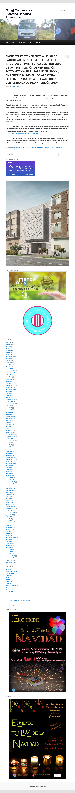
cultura (8, 577)
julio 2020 (9, 443)
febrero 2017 (9, 527)
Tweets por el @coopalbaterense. (15, 605)
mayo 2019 (9, 471)
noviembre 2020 (10, 437)
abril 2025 (9, 367)
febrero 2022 (9, 412)
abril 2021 (9, 426)
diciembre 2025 (10, 350)
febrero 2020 (9, 453)
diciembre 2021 (10, 416)
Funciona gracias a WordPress (37, 786)
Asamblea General (11, 571)
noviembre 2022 (10, 400)
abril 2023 (9, 397)
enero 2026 (9, 348)
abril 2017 (9, 523)
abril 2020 (9, 449)
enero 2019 (9, 480)
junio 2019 (9, 469)
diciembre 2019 (10, 457)
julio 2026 (9, 342)
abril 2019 (9, 474)
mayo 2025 (9, 365)
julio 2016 (9, 541)
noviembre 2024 (10, 371)
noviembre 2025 (10, 352)
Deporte (8, 579)
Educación (9, 581)
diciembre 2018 (10, 482)
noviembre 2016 (10, 533)
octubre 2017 (9, 511)
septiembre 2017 (11, 513)
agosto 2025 (9, 358)
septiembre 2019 (11, 463)
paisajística (40, 147)
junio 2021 (9, 422)
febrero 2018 (9, 502)
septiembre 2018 (11, 488)
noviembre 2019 (10, 459)
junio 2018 (9, 494)
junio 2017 (9, 519)
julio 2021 (9, 420)
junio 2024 (9, 377)
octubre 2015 (9, 560)
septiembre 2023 (11, 389)
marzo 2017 (9, 525)
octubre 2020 (9, 439)
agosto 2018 (9, 490)
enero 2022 (9, 414)
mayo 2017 (9, 521)
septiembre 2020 (11, 441)
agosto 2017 (9, 515)
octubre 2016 (9, 535)
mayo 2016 (9, 546)
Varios (30, 43)
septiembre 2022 (11, 404)
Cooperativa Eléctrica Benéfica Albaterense (19, 600)
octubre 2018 (9, 486)
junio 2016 (9, 544)
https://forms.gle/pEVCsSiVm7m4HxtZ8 (24, 133)
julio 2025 (9, 360)
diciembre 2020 (10, 434)
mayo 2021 (9, 424)
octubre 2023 (9, 387)
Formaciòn (9, 584)
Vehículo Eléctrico (11, 596)
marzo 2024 (9, 379)
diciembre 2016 (10, 531)
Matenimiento (10, 588)
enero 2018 (9, 504)
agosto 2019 (9, 465)
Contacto (37, 43)
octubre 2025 (9, 354)
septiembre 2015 (11, 562)
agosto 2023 (9, 391)
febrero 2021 (9, 430)
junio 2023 (9, 395)
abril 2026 (9, 346)
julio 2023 (9, 393)
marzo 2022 (9, 410)
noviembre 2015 (10, 558)
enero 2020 (9, 455)
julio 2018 (9, 492)
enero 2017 (9, 529)
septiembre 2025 (11, 356)
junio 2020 (9, 445)
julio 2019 (9, 467)
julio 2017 (9, 517)
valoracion (47, 147)
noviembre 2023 (10, 385)
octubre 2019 (9, 461)
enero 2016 (9, 554)
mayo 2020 (9, 447)
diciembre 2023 (10, 383)
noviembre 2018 (10, 484)
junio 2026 (9, 344)
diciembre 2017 (10, 506)
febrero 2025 (9, 369)
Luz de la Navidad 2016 (19, 43)
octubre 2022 (9, 402)
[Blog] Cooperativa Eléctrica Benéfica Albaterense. (19, 13)
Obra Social (9, 592)
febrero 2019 (9, 478)
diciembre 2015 (10, 556)
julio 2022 (9, 406)
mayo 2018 (9, 496)
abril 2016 (9, 548)
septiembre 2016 (11, 537)
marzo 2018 (9, 500)
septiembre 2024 (11, 373)
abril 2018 (9, 498)
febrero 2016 (9, 552)
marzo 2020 (9, 451)
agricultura (9, 569)
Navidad (8, 590)
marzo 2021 (9, 428)
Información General (18, 147)
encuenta (33, 147)
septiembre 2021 (11, 418)
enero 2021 (9, 432)
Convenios (9, 575)
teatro (7, 594)
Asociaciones (10, 573)
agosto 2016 (9, 539)
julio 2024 (9, 375)
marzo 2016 (9, 550)
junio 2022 (9, 408)
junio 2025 (9, 363)
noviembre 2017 (10, 508)
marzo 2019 (9, 476)
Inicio (7, 43)
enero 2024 (9, 381)
